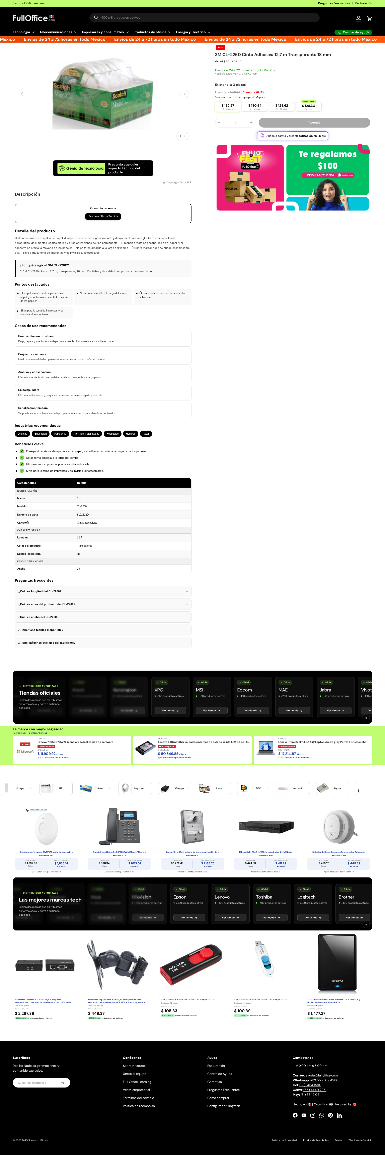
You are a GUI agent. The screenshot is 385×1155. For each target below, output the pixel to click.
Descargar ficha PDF (179, 182)
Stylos (337, 788)
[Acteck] (283, 788)
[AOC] (243, 788)
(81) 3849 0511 (311, 1095)
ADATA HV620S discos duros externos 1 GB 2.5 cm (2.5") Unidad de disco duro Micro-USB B (333, 1001)
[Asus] (204, 788)
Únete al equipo (134, 1074)
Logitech (139, 788)
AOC (258, 788)
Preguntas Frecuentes (334, 3)
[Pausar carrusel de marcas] (366, 717)
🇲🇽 (309, 1104)
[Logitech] (125, 788)
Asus (219, 788)
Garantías (214, 1082)
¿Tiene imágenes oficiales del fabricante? (103, 642)
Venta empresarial (136, 1090)
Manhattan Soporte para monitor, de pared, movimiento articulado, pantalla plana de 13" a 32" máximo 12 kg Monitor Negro (116, 1001)
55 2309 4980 (324, 1080)
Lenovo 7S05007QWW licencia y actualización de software (75, 742)
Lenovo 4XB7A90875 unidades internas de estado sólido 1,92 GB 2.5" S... (203, 742)
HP (60, 788)
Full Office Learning (137, 1082)
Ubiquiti (21, 788)
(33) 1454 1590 (310, 1085)
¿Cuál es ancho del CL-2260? (103, 617)
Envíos (338, 1140)
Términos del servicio (138, 1098)
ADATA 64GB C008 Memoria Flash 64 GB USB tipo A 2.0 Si (260, 1000)
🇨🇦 (355, 1104)
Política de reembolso (139, 1106)
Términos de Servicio (360, 1140)
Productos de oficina (150, 32)
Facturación (363, 3)
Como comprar (218, 1098)
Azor (100, 788)
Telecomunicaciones (56, 32)
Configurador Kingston (223, 1106)
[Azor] (85, 788)
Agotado (314, 122)
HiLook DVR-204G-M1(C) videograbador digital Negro (265, 852)
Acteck (298, 788)
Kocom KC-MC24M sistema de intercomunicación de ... (192, 852)
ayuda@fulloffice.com (322, 1075)
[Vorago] (164, 788)
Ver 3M (219, 61)
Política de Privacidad (284, 1140)
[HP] (46, 788)
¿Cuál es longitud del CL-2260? (103, 591)
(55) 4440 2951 (314, 1090)
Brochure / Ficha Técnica (103, 216)
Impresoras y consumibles (103, 32)
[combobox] (204, 17)
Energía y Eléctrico (191, 32)
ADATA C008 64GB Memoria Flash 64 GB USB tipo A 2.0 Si (187, 1000)
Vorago (179, 788)
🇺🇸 (331, 1104)
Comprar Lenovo (38, 732)
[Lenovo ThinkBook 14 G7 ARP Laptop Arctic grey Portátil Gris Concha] (266, 748)
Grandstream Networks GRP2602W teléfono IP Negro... (119, 852)
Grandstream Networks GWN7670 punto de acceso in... (46, 852)
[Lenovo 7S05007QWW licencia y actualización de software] (25, 748)
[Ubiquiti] (6, 788)
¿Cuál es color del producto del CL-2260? (103, 604)
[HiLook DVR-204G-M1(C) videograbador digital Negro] (265, 827)
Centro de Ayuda (219, 1074)
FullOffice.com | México (35, 1140)
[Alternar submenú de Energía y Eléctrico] (209, 32)
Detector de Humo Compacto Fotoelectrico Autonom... (338, 852)
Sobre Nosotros (134, 1066)
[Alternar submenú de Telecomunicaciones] (75, 32)
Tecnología (21, 32)
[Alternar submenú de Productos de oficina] (169, 32)
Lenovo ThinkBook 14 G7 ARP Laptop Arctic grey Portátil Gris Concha (322, 742)
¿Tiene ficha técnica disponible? (103, 630)
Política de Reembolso (315, 1140)
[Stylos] (322, 788)
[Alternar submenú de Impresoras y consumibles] (127, 32)
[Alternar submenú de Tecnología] (33, 32)
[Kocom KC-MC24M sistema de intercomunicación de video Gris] (192, 827)
